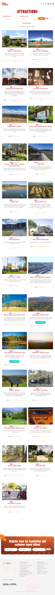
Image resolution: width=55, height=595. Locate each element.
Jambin (18, 49)
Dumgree (17, 124)
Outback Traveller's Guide (42, 564)
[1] (47, 18)
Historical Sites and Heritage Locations (42, 59)
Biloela (44, 49)
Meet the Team (23, 568)
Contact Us (22, 576)
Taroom (18, 351)
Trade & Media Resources (25, 571)
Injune (44, 388)
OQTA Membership (24, 570)
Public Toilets (40, 570)
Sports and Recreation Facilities (40, 212)
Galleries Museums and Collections (9, 60)
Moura (18, 162)
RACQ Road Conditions (42, 568)
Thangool (18, 313)
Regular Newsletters (24, 574)
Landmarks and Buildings (16, 436)
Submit (48, 549)
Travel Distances (40, 567)
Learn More (39, 322)
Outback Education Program (26, 573)
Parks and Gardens (16, 174)
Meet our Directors (24, 567)
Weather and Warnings (42, 573)
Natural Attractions (42, 173)
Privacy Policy (31, 591)
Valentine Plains (44, 162)
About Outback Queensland (26, 565)
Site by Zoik (37, 591)
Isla (44, 313)
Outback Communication (42, 571)
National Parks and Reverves (12, 324)
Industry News (23, 564)
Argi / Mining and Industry (16, 136)
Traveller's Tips (40, 565)
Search (42, 18)
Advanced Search (27, 23)
